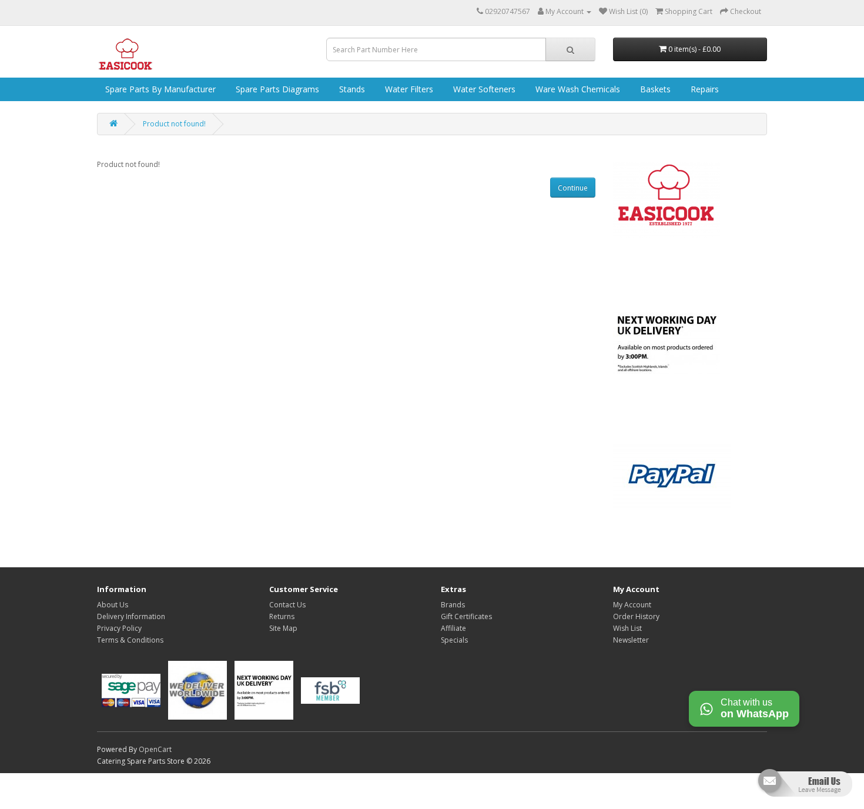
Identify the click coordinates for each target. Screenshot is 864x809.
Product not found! (174, 124)
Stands (351, 89)
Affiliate (453, 628)
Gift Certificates (466, 616)
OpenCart (155, 749)
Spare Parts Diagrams (276, 89)
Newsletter (631, 640)
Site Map (283, 628)
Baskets (654, 89)
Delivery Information (131, 616)
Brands (453, 605)
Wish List (627, 628)
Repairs (703, 89)
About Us (112, 605)
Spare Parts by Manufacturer (159, 89)
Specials (454, 640)
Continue (573, 188)
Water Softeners (483, 89)
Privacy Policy (119, 628)
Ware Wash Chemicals (576, 89)
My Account (632, 605)
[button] (803, 788)
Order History (636, 616)
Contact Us (287, 605)
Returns (281, 616)
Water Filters (408, 89)
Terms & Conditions (130, 640)
